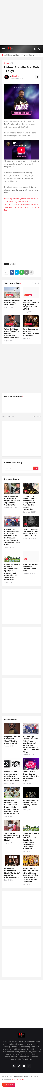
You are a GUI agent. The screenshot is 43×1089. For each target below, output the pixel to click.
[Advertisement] (21, 22)
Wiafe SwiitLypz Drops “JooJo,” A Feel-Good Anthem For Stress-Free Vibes (11, 333)
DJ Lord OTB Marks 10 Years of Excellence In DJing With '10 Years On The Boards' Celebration (30, 502)
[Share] (37, 77)
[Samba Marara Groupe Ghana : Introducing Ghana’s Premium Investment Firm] (12, 764)
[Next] (40, 55)
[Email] (26, 272)
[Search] (40, 49)
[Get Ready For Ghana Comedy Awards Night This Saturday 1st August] (31, 764)
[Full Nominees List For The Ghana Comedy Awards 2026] (31, 792)
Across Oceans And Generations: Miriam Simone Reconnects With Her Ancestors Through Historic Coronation (30, 875)
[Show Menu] (3, 49)
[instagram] (29, 1066)
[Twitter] (17, 272)
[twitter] (19, 1066)
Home (6, 63)
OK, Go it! (9, 1085)
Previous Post (9, 417)
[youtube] (24, 1066)
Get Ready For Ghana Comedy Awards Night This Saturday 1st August (31, 776)
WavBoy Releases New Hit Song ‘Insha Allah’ (11, 302)
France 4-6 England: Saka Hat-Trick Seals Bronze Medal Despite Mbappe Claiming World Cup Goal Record (11, 807)
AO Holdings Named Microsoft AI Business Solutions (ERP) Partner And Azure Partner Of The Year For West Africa (19, 55)
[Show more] (31, 272)
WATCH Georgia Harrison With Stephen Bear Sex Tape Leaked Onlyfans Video (12, 500)
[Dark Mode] (35, 49)
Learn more (17, 1079)
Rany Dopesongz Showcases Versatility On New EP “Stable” (31, 332)
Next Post (36, 417)
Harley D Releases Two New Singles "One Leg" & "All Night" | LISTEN (30, 532)
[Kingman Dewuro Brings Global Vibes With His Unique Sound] (12, 728)
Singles (14, 63)
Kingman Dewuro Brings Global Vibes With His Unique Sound (12, 740)
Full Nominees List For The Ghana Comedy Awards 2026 (31, 803)
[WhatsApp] (21, 272)
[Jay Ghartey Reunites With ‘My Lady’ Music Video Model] (12, 825)
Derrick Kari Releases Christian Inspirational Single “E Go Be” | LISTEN (31, 304)
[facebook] (14, 1066)
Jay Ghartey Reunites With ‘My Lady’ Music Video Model (12, 836)
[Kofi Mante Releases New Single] (12, 860)
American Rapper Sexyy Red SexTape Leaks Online (30, 567)
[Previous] (37, 55)
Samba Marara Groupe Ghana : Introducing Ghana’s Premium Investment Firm (12, 776)
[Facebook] (12, 272)
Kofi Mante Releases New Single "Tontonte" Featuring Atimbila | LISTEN (12, 872)
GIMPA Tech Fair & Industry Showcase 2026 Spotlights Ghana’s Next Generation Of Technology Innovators (12, 572)
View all (35, 283)
